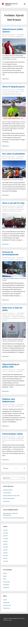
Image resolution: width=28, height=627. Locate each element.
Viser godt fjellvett (7, 492)
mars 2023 (5, 538)
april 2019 (5, 549)
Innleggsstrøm (6, 602)
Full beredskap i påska (12, 434)
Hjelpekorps (8, 93)
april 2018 (5, 552)
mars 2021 (5, 547)
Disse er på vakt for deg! (13, 203)
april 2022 (5, 541)
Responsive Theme (7, 620)
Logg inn (5, 599)
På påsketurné (6, 501)
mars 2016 (5, 561)
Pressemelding (6, 316)
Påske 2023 (17, 93)
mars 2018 (5, 555)
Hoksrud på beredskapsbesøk (17, 517)
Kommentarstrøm (7, 605)
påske (13, 93)
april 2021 (5, 544)
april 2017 (5, 558)
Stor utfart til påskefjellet (13, 154)
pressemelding (6, 94)
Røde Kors (13, 94)
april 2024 (5, 530)
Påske (16, 91)
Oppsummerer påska (7, 490)
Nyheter (17, 315)
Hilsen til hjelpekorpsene (13, 87)
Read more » (5, 78)
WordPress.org (6, 608)
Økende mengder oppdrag (8, 498)
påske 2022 (18, 440)
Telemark (18, 94)
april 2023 (5, 535)
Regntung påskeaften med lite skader (11, 495)
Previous (5, 468)
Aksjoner (5, 573)
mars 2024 (5, 533)
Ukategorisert (19, 36)
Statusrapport (6, 584)
